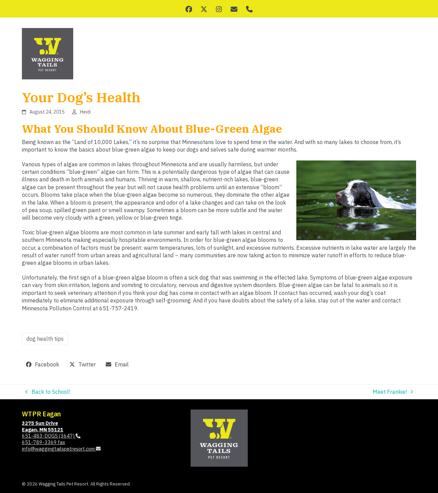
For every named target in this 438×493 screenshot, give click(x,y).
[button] (43, 365)
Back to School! (47, 391)
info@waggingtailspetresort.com (59, 448)
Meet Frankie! (390, 391)
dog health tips (45, 338)
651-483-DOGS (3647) (49, 435)
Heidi (85, 112)
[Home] (219, 437)
